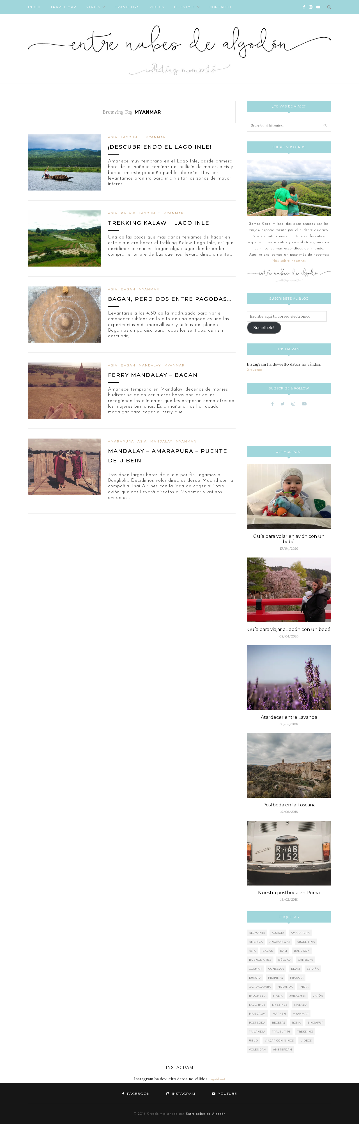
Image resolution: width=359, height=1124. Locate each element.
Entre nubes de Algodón (205, 1114)
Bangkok (302, 950)
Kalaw (128, 213)
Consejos (276, 968)
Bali (283, 950)
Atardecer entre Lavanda (289, 717)
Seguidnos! (216, 1079)
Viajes (93, 7)
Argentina (306, 941)
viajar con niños (279, 1040)
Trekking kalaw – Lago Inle (159, 223)
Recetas (278, 1022)
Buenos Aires (260, 959)
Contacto (220, 7)
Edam (295, 968)
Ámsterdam (282, 1049)
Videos (156, 7)
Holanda (285, 986)
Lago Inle (131, 137)
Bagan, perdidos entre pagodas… (169, 299)
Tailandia (257, 1031)
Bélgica (284, 959)
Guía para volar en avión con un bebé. (289, 539)
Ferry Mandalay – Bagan (153, 375)
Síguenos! (255, 369)
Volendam (257, 1049)
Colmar (255, 968)
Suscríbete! (263, 327)
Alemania (257, 932)
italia (278, 995)
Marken (279, 1013)
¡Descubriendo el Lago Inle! (159, 147)
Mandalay (150, 365)
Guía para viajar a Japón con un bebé (288, 629)
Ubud (253, 1040)
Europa (255, 977)
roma (296, 1022)
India (304, 986)
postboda (257, 1022)
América (256, 941)
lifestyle (279, 1004)
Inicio (34, 7)
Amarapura (121, 441)
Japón (318, 995)
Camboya (305, 959)
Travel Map (63, 7)
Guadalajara (260, 986)
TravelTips (127, 7)
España (313, 968)
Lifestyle (184, 7)
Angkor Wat (280, 941)
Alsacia (278, 932)
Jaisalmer (297, 995)
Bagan (128, 289)
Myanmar (156, 137)
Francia (296, 977)
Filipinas (275, 977)
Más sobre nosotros (289, 261)
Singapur (315, 1022)
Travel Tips (281, 1031)
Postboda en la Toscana (289, 805)
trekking (305, 1031)
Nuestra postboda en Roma (289, 892)
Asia (113, 137)
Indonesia (257, 995)
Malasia (300, 1004)
